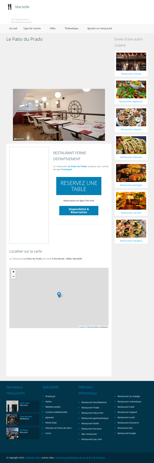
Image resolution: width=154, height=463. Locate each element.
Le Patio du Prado (77, 166)
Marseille (22, 6)
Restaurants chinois (131, 73)
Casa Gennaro (26, 416)
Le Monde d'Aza (32, 457)
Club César (24, 403)
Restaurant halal (126, 406)
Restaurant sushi (126, 417)
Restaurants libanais (131, 129)
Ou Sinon (24, 430)
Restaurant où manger (129, 396)
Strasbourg (61, 457)
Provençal (66, 169)
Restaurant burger (127, 433)
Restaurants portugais (131, 185)
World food (51, 422)
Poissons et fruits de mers (58, 427)
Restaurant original (127, 412)
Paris (90, 457)
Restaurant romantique (129, 401)
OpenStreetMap (93, 327)
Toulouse (100, 457)
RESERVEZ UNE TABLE (78, 186)
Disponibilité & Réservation (79, 210)
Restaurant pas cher (92, 439)
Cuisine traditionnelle (56, 412)
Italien (48, 401)
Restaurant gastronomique (95, 418)
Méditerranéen (53, 406)
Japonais (49, 417)
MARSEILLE (24, 418)
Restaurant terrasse (92, 428)
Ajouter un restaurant (99, 28)
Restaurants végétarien (131, 101)
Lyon (83, 457)
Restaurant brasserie (128, 422)
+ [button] (13, 272)
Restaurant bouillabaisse (94, 402)
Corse (48, 433)
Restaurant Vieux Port (92, 412)
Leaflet (81, 327)
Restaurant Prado (90, 407)
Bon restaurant (89, 434)
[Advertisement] (59, 66)
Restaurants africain (131, 212)
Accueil (13, 28)
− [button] (13, 276)
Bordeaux (74, 457)
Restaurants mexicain (131, 157)
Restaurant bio (125, 427)
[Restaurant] (9, 6)
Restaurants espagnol (131, 240)
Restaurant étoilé (90, 423)
